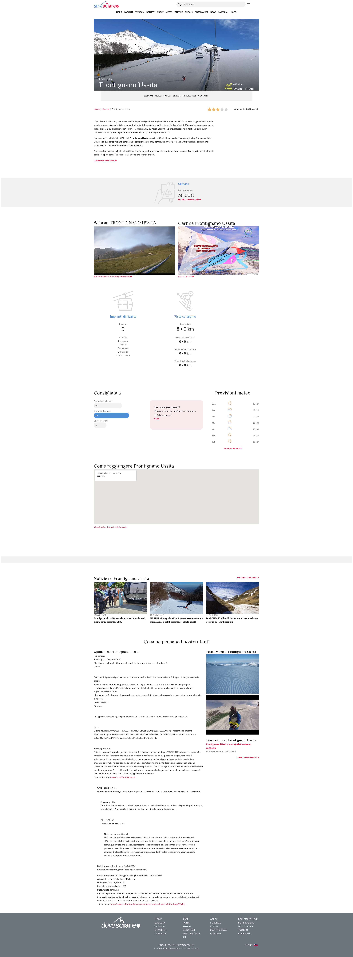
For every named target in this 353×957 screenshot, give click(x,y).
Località (128, 12)
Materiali (223, 12)
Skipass (189, 12)
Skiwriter (160, 929)
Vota (156, 419)
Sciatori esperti (164, 415)
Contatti (203, 96)
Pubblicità (244, 933)
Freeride (160, 926)
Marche (105, 109)
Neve (96, 727)
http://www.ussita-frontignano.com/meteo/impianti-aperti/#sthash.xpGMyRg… (148, 904)
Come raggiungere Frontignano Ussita (134, 466)
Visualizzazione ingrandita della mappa (110, 527)
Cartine (179, 12)
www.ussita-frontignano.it (122, 777)
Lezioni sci (189, 929)
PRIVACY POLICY (185, 945)
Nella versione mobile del (116, 834)
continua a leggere (104, 160)
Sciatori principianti (166, 411)
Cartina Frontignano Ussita (206, 223)
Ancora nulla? (107, 819)
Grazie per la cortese (107, 787)
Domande (160, 933)
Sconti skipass (218, 929)
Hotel (234, 12)
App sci (214, 919)
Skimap (167, 96)
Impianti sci (99, 655)
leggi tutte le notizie (248, 577)
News (213, 12)
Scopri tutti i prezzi (188, 199)
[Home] (135, 4)
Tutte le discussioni (247, 757)
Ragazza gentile (108, 802)
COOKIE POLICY (167, 945)
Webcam (139, 12)
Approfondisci (232, 448)
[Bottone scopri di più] (248, 4)
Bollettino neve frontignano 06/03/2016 (116, 866)
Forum (214, 926)
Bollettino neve (155, 12)
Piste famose (201, 12)
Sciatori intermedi (187, 411)
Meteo (169, 12)
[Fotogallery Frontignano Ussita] (232, 673)
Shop (185, 919)
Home (119, 12)
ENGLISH (249, 945)
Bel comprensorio (102, 748)
